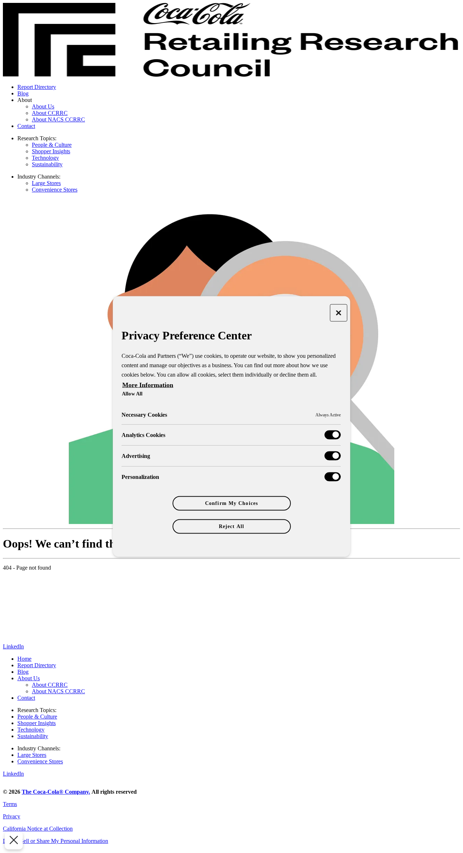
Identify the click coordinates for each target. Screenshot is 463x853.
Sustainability (47, 164)
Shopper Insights (51, 151)
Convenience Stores (54, 190)
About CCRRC (50, 113)
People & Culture (52, 145)
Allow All (132, 394)
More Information (147, 385)
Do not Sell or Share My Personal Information (55, 841)
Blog (23, 93)
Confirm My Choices (231, 503)
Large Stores (46, 183)
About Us (43, 106)
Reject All (231, 526)
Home (24, 659)
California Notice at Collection (38, 829)
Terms (10, 804)
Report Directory (36, 87)
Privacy (11, 816)
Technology (45, 158)
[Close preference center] (339, 313)
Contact (26, 126)
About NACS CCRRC (58, 119)
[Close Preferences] (14, 840)
